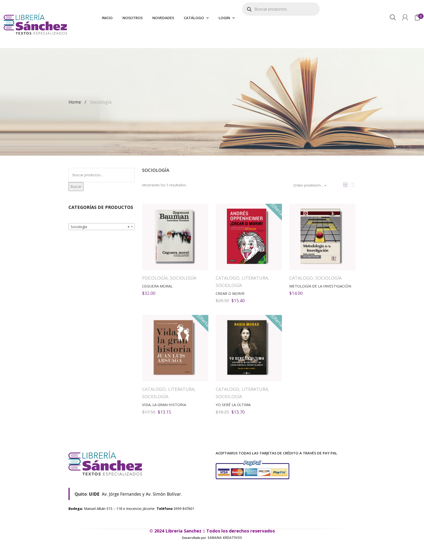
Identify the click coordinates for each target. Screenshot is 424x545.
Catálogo (194, 17)
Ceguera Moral (157, 286)
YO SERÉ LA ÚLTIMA (233, 404)
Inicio (107, 17)
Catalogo (227, 278)
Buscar (75, 186)
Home (74, 102)
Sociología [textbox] (100, 226)
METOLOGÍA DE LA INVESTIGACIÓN (320, 286)
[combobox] (101, 226)
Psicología (155, 278)
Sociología (183, 278)
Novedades (163, 17)
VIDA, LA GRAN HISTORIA (164, 404)
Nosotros (132, 17)
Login (224, 17)
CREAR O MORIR (230, 293)
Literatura (255, 278)
